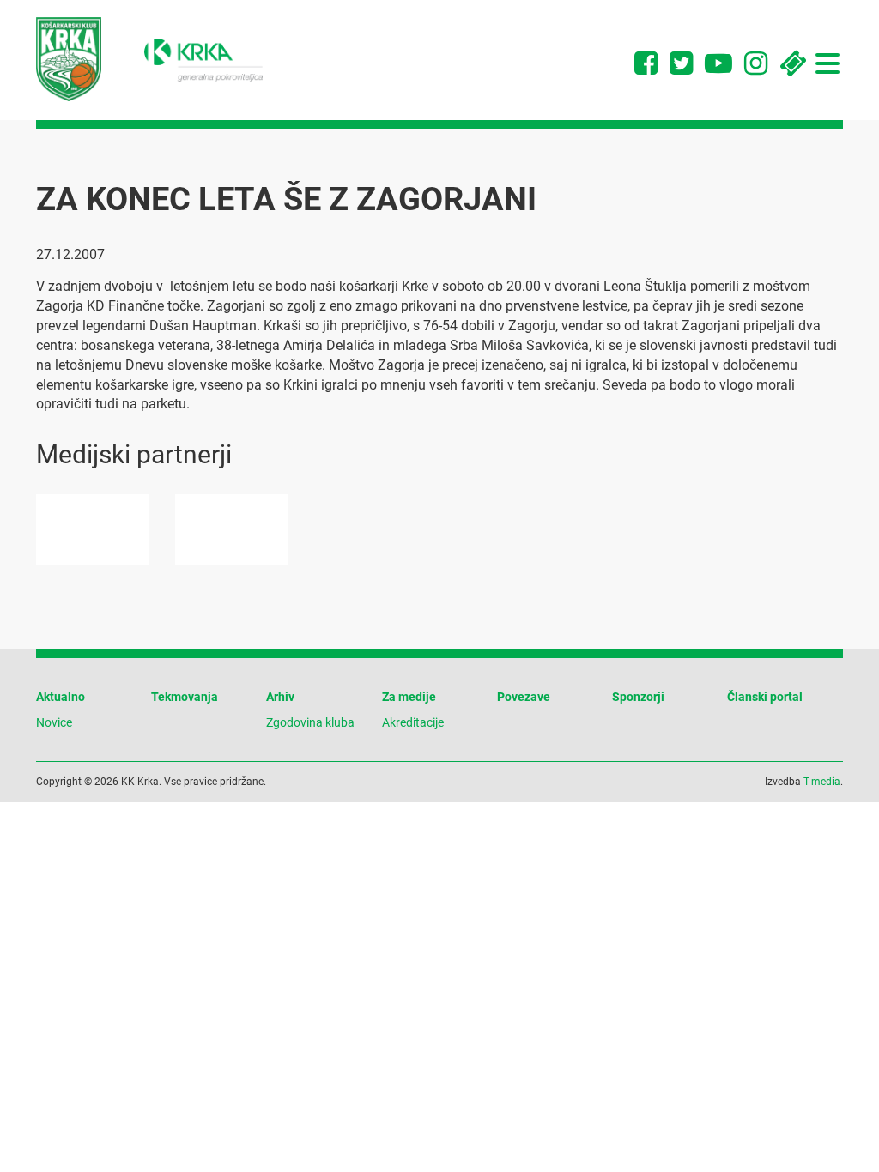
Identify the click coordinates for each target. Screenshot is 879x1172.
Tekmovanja (184, 697)
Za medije (409, 697)
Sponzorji (638, 697)
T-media (821, 782)
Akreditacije (413, 722)
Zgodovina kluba (310, 722)
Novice (54, 722)
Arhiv (280, 697)
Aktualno (60, 697)
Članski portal (765, 697)
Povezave (523, 697)
